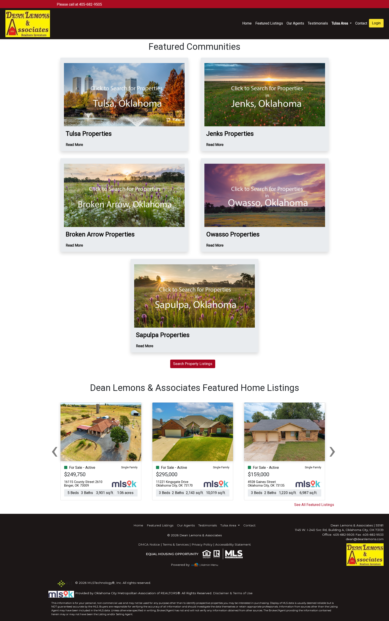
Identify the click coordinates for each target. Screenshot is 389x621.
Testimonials (318, 23)
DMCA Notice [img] (149, 544)
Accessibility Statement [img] (233, 544)
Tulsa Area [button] (340, 23)
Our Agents (295, 23)
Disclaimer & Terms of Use (233, 593)
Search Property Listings (192, 364)
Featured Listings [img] (269, 23)
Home (247, 23)
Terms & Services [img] (176, 544)
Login (376, 23)
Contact (249, 525)
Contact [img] (361, 23)
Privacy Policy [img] (202, 544)
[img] (183, 565)
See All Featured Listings (314, 505)
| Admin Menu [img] (209, 565)
